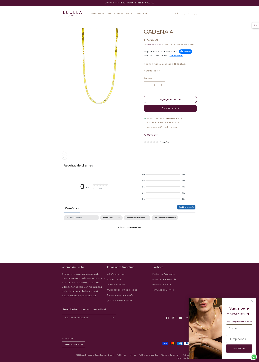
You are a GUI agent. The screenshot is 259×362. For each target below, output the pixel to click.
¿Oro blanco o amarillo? (119, 301)
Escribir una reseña (186, 207)
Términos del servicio (170, 355)
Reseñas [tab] (72, 208)
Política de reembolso (126, 355)
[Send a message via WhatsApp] (254, 357)
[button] (96, 13)
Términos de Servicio (163, 290)
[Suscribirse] (112, 317)
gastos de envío (154, 44)
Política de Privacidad (164, 274)
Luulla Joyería (88, 355)
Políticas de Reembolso (164, 279)
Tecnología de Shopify (104, 355)
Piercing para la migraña (120, 295)
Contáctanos (114, 279)
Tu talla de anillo (116, 285)
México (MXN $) (72, 344)
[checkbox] (165, 218)
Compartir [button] (152, 135)
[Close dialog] (252, 301)
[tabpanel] (129, 237)
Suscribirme (239, 348)
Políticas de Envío (161, 285)
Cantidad (148, 78)
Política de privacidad (148, 355)
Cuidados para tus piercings (122, 290)
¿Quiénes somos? (116, 274)
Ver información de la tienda (162, 127)
